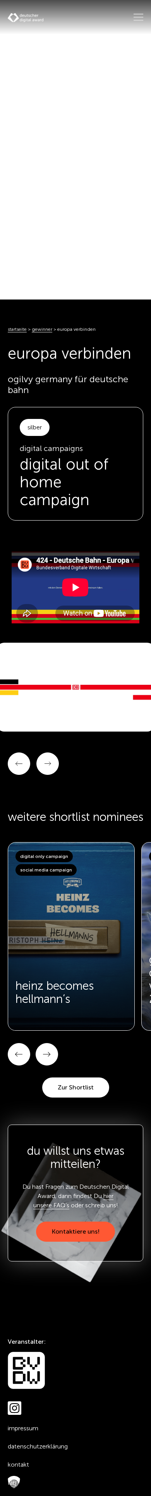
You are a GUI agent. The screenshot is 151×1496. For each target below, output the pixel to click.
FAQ (12, 1482)
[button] (19, 1054)
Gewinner (42, 329)
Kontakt (18, 1464)
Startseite (17, 329)
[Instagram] (14, 1408)
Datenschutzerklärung (38, 1446)
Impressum (23, 1428)
